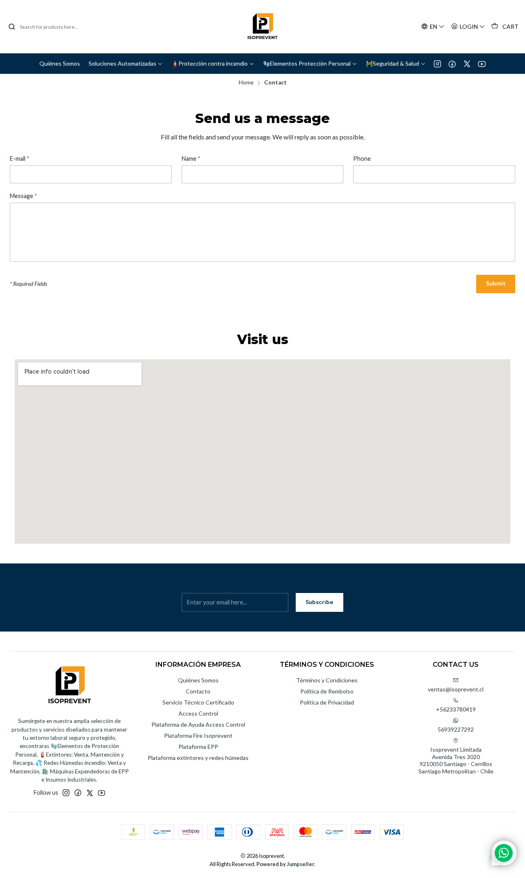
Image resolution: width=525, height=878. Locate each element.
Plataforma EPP (198, 746)
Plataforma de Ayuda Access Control (198, 724)
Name (191, 159)
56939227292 (456, 729)
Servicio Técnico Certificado (198, 702)
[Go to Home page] (262, 26)
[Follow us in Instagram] (437, 63)
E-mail (19, 159)
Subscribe (319, 602)
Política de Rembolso (327, 691)
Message (23, 196)
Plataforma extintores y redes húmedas (198, 757)
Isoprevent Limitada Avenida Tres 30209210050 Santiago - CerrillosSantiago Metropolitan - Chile (455, 760)
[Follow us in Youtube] (481, 63)
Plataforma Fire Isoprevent (198, 735)
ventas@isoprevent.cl (456, 689)
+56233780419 (456, 709)
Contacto (198, 691)
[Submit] (12, 26)
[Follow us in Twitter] (467, 63)
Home (246, 83)
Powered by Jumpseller (285, 864)
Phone (362, 159)
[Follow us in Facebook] (452, 63)
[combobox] (50, 26)
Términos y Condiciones (327, 680)
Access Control (198, 713)
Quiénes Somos (198, 680)
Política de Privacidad (327, 702)
